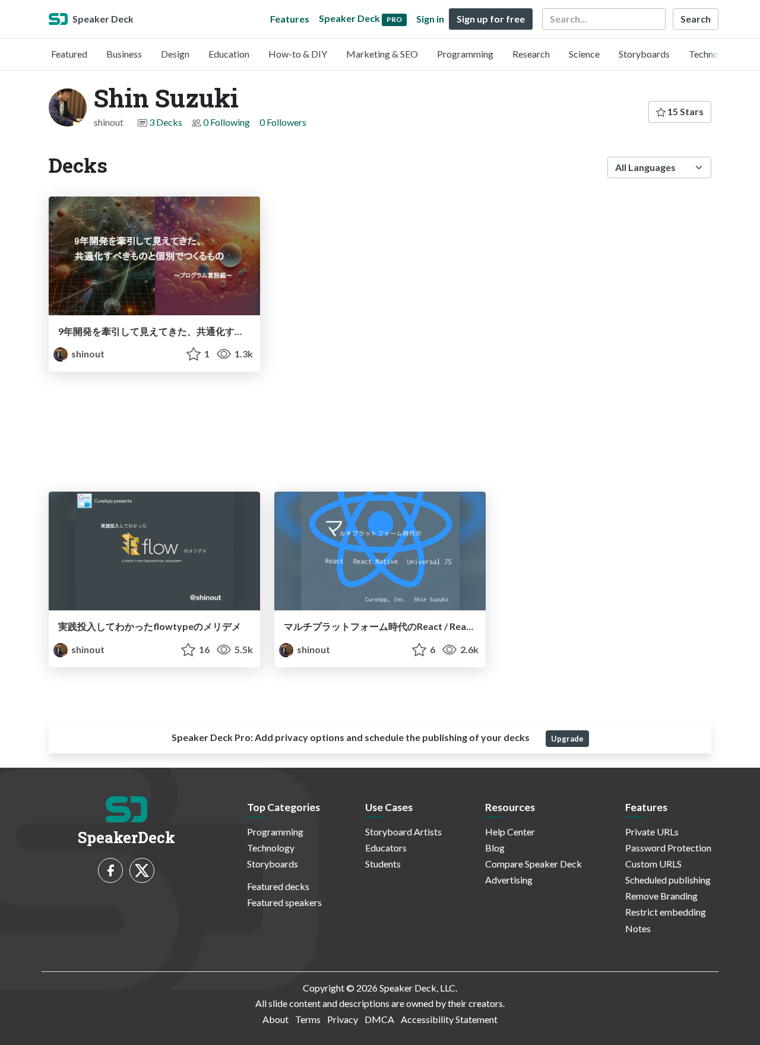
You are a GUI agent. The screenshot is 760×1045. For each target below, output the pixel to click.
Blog (495, 847)
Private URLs (652, 831)
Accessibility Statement (449, 1019)
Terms (308, 1019)
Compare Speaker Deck (533, 863)
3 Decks (165, 122)
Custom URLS (653, 863)
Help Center (510, 831)
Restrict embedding (665, 911)
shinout (86, 353)
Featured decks (278, 886)
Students (383, 863)
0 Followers (282, 122)
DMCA (379, 1019)
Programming (465, 53)
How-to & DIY (297, 53)
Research (531, 53)
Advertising (509, 879)
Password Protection (668, 847)
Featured (69, 53)
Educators (386, 847)
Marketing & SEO (382, 53)
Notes (638, 928)
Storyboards (644, 53)
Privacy (342, 1019)
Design (175, 53)
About (275, 1019)
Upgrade (567, 738)
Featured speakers (284, 902)
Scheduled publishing (668, 879)
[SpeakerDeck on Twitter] (141, 870)
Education (228, 53)
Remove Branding (661, 895)
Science (584, 53)
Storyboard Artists (403, 831)
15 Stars (685, 111)
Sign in (430, 18)
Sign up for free (491, 18)
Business (124, 53)
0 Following (226, 122)
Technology (712, 53)
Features (289, 18)
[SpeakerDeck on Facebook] (110, 870)
